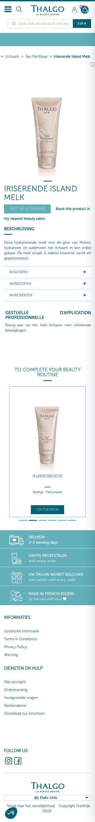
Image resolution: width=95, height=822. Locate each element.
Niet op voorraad (27, 209)
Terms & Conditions (20, 639)
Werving (11, 655)
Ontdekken (47, 509)
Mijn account (15, 682)
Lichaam (12, 56)
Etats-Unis (48, 797)
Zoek (82, 23)
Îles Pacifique (37, 56)
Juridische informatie (21, 631)
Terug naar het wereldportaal (31, 806)
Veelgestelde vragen (21, 697)
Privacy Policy (15, 647)
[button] (11, 813)
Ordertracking (15, 690)
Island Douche (47, 476)
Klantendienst (15, 705)
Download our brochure (24, 713)
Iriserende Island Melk (72, 56)
